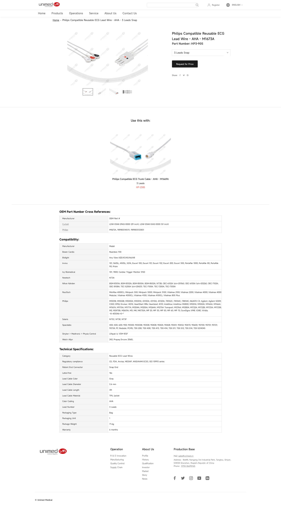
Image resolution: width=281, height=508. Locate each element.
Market (145, 471)
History (145, 459)
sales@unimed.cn (185, 456)
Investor (146, 467)
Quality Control (117, 463)
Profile (145, 455)
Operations (76, 13)
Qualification (148, 463)
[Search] (197, 5)
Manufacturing (117, 459)
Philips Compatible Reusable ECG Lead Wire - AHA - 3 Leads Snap (99, 20)
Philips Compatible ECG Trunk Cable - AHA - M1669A (140, 178)
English (236, 5)
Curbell (65, 224)
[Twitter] (184, 75)
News (144, 478)
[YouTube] (199, 478)
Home (41, 13)
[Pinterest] (188, 75)
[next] (272, 157)
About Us (110, 13)
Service (93, 13)
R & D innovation (118, 455)
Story (144, 475)
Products (57, 13)
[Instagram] (191, 478)
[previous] (9, 157)
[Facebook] (180, 75)
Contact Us (129, 13)
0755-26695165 (188, 466)
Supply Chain (116, 467)
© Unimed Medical (43, 500)
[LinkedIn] (207, 478)
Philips (65, 229)
